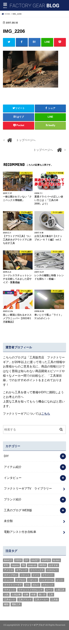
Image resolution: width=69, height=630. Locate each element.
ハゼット (32, 580)
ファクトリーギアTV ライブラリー (28, 488)
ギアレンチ (21, 570)
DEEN (18, 560)
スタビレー (52, 570)
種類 (6, 604)
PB (23, 565)
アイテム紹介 (13, 466)
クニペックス (37, 570)
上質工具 (60, 590)
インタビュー (13, 477)
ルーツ (49, 590)
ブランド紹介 (13, 499)
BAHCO (8, 560)
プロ (27, 585)
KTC (6, 565)
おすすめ (53, 565)
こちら (45, 413)
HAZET (35, 560)
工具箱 (54, 599)
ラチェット (9, 590)
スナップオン (10, 575)
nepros (15, 565)
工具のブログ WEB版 (18, 510)
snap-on (32, 565)
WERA (42, 565)
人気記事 (16, 594)
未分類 (8, 521)
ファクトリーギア (13, 585)
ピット (59, 580)
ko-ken (56, 560)
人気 (6, 594)
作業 (33, 594)
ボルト (36, 585)
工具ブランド (25, 599)
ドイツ (36, 575)
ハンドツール (46, 580)
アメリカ (8, 570)
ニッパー (8, 580)
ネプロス (20, 580)
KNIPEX (46, 560)
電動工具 (16, 604)
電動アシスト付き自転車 (20, 531)
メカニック (47, 585)
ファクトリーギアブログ (32, 625)
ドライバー (47, 575)
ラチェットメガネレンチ (30, 590)
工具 (51, 594)
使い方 (42, 594)
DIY (6, 456)
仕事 (26, 594)
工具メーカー (41, 599)
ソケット (25, 575)
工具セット (9, 599)
